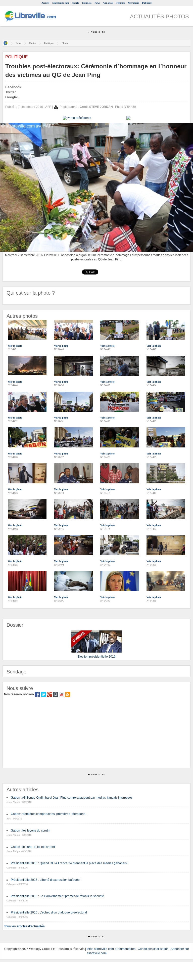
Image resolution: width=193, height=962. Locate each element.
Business (86, 3)
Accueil (45, 3)
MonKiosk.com (60, 3)
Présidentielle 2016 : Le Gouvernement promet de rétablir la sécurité (57, 896)
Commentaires (125, 949)
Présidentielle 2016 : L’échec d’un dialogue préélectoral (49, 912)
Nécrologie (133, 3)
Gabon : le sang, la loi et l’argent (33, 847)
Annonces (108, 3)
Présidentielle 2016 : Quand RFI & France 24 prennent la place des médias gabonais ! (69, 863)
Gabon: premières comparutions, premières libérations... (49, 814)
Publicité (147, 3)
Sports (75, 3)
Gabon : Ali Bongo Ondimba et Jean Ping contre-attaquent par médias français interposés (71, 797)
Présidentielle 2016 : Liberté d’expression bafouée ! (46, 880)
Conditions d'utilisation (153, 949)
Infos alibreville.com (100, 949)
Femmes (120, 3)
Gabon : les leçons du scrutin (30, 830)
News (97, 3)
